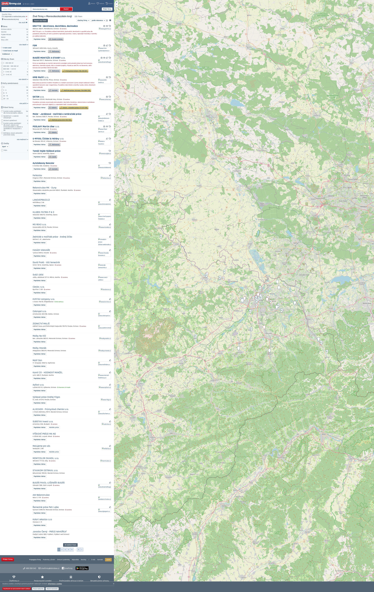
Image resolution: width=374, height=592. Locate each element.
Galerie (54, 107)
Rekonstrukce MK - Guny (44, 188)
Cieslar (38, 287)
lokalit (23, 45)
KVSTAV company (44, 299)
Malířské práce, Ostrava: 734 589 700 (76, 90)
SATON (38, 97)
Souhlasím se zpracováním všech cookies (16, 589)
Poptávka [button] (39, 39)
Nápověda (75, 559)
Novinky (83, 559)
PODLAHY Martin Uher (46, 126)
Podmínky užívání (49, 559)
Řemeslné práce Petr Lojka (46, 507)
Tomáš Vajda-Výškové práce (46, 151)
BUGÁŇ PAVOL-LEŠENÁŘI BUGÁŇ (49, 483)
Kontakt (54, 90)
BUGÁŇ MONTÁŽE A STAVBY (49, 58)
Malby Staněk (39, 348)
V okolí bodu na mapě (10, 51)
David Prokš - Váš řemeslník (46, 262)
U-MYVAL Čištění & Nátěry (48, 139)
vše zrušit (22, 22)
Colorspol (39, 311)
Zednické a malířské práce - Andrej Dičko (52, 237)
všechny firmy (82, 20)
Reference (55, 51)
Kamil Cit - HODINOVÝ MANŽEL (48, 372)
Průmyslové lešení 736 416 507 (76, 71)
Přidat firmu (107, 9)
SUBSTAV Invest (43, 421)
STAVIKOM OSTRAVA (45, 470)
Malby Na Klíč (39, 336)
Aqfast (38, 385)
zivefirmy (69, 568)
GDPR (108, 560)
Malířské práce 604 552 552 (61, 120)
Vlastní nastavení (52, 589)
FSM (35, 45)
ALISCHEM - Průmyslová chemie (51, 409)
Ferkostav (37, 175)
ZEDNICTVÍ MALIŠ (41, 324)
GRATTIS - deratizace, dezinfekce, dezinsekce (55, 26)
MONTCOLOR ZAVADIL (46, 458)
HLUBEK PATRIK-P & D (43, 212)
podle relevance (97, 20)
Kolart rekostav (42, 519)
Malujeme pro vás (41, 446)
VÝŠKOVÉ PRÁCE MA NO (44, 434)
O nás (93, 559)
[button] (91, 3)
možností (22, 139)
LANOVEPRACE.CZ (41, 200)
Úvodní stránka (56, 39)
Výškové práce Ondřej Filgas (46, 397)
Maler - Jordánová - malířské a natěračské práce (57, 114)
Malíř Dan (37, 360)
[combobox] (16, 9)
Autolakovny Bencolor (43, 163)
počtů (23, 103)
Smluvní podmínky (63, 559)
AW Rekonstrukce (41, 495)
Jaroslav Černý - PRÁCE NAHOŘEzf (50, 532)
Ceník (54, 157)
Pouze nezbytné (38, 589)
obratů (23, 79)
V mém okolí (7, 48)
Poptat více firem (40, 20)
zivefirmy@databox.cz (50, 568)
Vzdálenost (6, 54)
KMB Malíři (41, 77)
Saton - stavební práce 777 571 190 (74, 107)
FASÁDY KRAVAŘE (41, 250)
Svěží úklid (38, 275)
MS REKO (39, 224)
